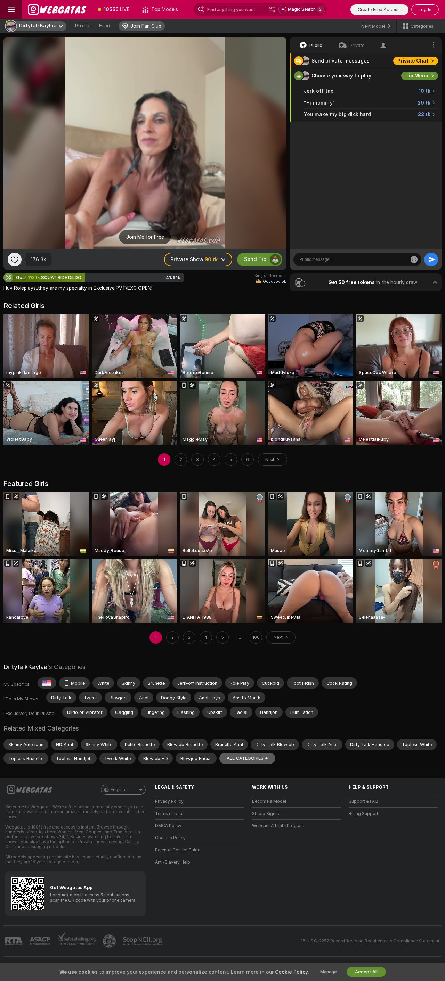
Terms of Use (168, 813)
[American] (47, 683)
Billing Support (363, 813)
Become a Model (269, 801)
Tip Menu (416, 76)
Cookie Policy (291, 972)
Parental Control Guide (177, 850)
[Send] (431, 259)
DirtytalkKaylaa (25, 666)
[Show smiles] (414, 259)
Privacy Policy (169, 801)
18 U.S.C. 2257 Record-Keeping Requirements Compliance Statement (370, 941)
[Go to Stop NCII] (143, 941)
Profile (82, 26)
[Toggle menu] (11, 9)
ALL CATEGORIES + (247, 758)
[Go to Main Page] (57, 9)
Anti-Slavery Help (172, 862)
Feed (104, 26)
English (118, 789)
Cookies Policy (170, 837)
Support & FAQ (363, 801)
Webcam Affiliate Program (278, 825)
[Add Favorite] (15, 259)
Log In (425, 9)
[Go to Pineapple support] (110, 941)
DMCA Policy (168, 825)
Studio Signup (266, 813)
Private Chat (412, 61)
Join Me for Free (145, 237)
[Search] (272, 9)
